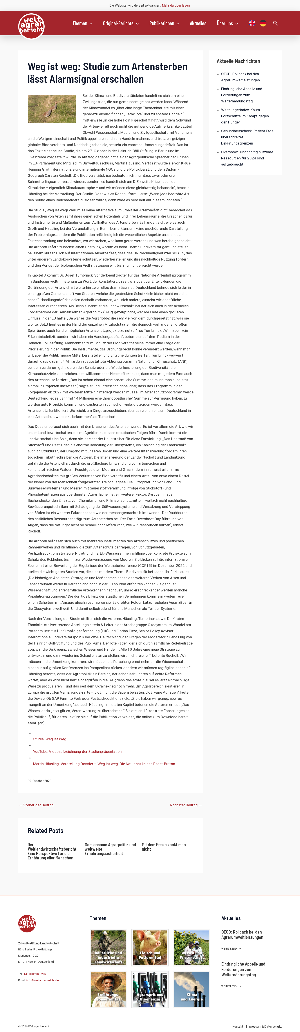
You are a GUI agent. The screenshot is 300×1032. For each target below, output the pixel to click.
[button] (89, 23)
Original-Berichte (118, 23)
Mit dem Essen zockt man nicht (164, 847)
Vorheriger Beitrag (36, 805)
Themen (79, 23)
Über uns (225, 23)
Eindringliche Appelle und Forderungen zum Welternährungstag (241, 95)
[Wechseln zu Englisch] (252, 23)
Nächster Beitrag (186, 805)
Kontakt (238, 1026)
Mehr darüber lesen (176, 5)
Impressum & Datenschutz (264, 1026)
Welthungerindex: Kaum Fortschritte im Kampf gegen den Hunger (245, 116)
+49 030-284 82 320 (36, 974)
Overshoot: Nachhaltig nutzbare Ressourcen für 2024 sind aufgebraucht (247, 158)
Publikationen (162, 23)
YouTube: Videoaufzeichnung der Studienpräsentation (77, 751)
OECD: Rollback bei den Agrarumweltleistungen (242, 934)
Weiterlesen (231, 948)
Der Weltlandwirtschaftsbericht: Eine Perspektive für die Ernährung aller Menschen (53, 851)
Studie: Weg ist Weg (49, 739)
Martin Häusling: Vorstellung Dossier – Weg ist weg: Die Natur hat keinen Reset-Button (104, 764)
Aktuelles (198, 23)
